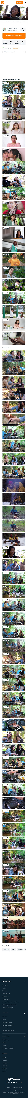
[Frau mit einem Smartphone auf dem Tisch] (13, 337)
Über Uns (4, 1046)
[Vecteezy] (2, 2)
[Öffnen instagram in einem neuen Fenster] (8, 1083)
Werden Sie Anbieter (7, 1049)
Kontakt (4, 1044)
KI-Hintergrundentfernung (9, 1006)
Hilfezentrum (5, 1041)
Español (4, 1061)
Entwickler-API (6, 998)
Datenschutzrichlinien (9, 1094)
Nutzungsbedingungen (13, 1093)
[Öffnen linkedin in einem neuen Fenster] (11, 1083)
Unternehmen (6, 993)
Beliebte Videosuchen (8, 1032)
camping (6, 949)
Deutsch (4, 1067)
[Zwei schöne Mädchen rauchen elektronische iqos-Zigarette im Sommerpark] (13, 206)
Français (4, 1069)
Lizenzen (4, 1018)
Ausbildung (5, 996)
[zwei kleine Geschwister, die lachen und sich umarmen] (13, 87)
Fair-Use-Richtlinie (20, 1094)
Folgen (22, 30)
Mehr (3, 1072)
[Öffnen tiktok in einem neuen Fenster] (16, 1083)
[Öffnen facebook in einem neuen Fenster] (6, 1083)
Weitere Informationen (9, 51)
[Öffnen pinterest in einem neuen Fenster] (13, 1083)
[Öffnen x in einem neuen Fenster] (18, 1083)
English (4, 1058)
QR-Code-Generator (7, 1009)
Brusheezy (5, 984)
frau (13, 949)
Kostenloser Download (14, 36)
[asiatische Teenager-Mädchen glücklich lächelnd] (13, 126)
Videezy (4, 990)
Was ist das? (15, 48)
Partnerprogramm (7, 1023)
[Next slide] (21, 949)
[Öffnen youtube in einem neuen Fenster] (21, 1083)
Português (5, 1064)
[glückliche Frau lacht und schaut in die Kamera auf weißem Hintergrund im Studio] (13, 140)
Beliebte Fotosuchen (7, 1029)
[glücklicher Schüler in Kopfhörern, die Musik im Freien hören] (13, 258)
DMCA (4, 1021)
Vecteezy (4, 987)
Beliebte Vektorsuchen (8, 1026)
